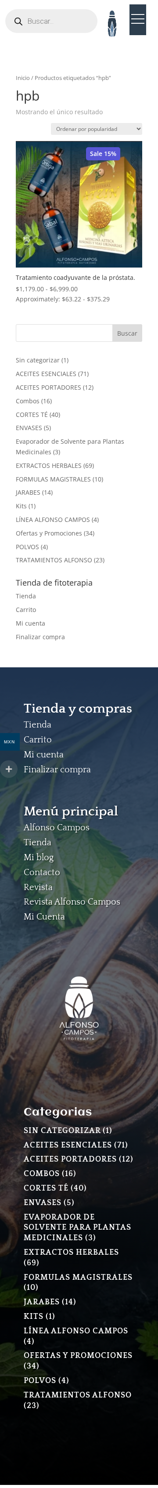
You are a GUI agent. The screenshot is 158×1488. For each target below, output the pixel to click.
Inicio (23, 78)
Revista (38, 887)
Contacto (42, 872)
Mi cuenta (30, 623)
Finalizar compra (40, 637)
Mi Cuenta (44, 917)
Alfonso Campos (57, 828)
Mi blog (39, 857)
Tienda (26, 596)
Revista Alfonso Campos (72, 902)
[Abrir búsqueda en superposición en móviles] (51, 21)
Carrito (26, 609)
